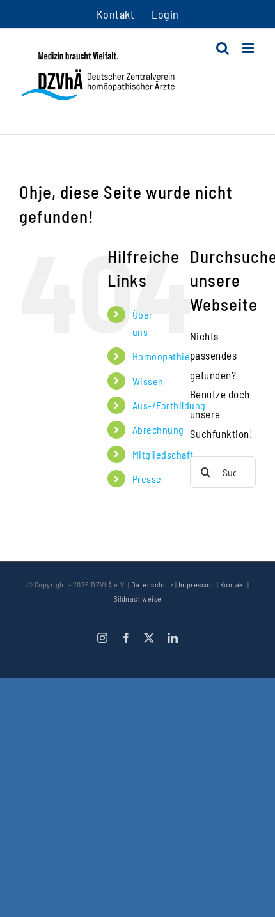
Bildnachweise (137, 598)
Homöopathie (161, 356)
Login (165, 14)
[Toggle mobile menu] (249, 48)
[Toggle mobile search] (223, 48)
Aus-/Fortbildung (169, 405)
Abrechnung (158, 429)
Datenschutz (152, 584)
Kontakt (233, 584)
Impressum (197, 584)
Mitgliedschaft (163, 454)
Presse (147, 479)
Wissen (148, 381)
